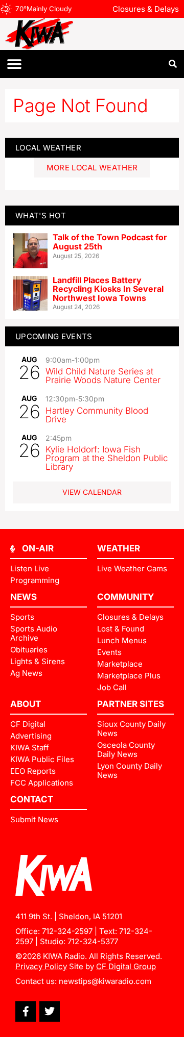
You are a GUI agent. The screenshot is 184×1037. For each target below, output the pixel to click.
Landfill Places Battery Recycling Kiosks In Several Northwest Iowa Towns (108, 289)
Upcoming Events (54, 336)
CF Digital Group (126, 966)
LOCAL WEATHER (48, 148)
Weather (118, 548)
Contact (31, 799)
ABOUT (25, 704)
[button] (14, 64)
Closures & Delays (145, 9)
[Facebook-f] (25, 1011)
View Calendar (92, 492)
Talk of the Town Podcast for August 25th (110, 241)
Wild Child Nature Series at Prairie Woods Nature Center (102, 375)
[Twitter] (49, 1011)
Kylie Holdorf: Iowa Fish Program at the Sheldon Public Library (106, 458)
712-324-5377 (92, 941)
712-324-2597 (67, 931)
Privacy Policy (41, 966)
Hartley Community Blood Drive (96, 415)
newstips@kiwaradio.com (105, 981)
